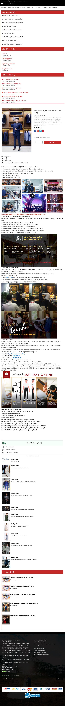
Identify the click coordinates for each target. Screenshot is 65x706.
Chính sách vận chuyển (40, 652)
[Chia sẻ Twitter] (40, 130)
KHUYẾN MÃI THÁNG (10, 26)
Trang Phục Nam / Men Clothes (13, 19)
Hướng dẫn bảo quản (39, 650)
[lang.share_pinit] (43, 130)
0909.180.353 (8, 65)
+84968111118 (16, 358)
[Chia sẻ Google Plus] (38, 130)
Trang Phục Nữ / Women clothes (13, 22)
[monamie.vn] (60, 4)
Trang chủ (3, 7)
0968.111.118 (6, 55)
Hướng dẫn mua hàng (39, 642)
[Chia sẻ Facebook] (35, 130)
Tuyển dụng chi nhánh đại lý (41, 654)
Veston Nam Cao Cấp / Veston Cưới (16, 7)
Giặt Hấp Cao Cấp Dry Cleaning (13, 44)
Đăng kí (59, 678)
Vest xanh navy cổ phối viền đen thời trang (46, 7)
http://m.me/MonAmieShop (16, 354)
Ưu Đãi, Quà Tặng (9, 33)
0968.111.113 (7, 70)
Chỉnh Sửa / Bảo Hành (10, 40)
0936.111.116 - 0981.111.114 (11, 88)
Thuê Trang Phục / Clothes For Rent (14, 37)
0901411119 (16, 356)
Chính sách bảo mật (39, 648)
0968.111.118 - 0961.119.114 (11, 84)
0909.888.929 (7, 60)
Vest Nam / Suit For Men (11, 15)
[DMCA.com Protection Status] (6, 671)
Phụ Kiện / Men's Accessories (12, 30)
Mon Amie (9, 278)
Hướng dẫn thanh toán (40, 646)
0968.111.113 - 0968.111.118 (10, 80)
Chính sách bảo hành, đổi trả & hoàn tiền (45, 644)
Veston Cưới (30, 7)
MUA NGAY (52, 142)
